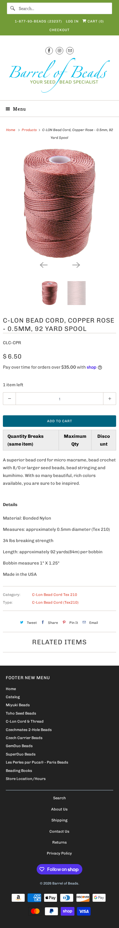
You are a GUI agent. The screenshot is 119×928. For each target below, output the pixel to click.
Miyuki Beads (18, 705)
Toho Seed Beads (21, 713)
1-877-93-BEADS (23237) (38, 21)
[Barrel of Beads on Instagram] (59, 50)
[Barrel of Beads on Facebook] (49, 50)
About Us (59, 809)
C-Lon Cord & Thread (25, 721)
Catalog (13, 697)
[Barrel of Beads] (59, 76)
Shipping (59, 820)
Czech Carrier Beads (24, 738)
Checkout (59, 30)
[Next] (75, 264)
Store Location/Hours (26, 779)
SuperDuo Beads (21, 754)
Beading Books (19, 770)
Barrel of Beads (65, 883)
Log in (72, 21)
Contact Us (59, 831)
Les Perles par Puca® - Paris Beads (37, 762)
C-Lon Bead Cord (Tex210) (55, 602)
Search (59, 798)
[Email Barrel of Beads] (70, 50)
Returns (59, 842)
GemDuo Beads (19, 746)
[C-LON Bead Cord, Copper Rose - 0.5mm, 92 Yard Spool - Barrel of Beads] (59, 203)
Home (11, 689)
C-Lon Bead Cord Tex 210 (54, 594)
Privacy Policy (59, 853)
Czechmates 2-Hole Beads (29, 730)
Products (30, 130)
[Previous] (43, 264)
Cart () (95, 21)
